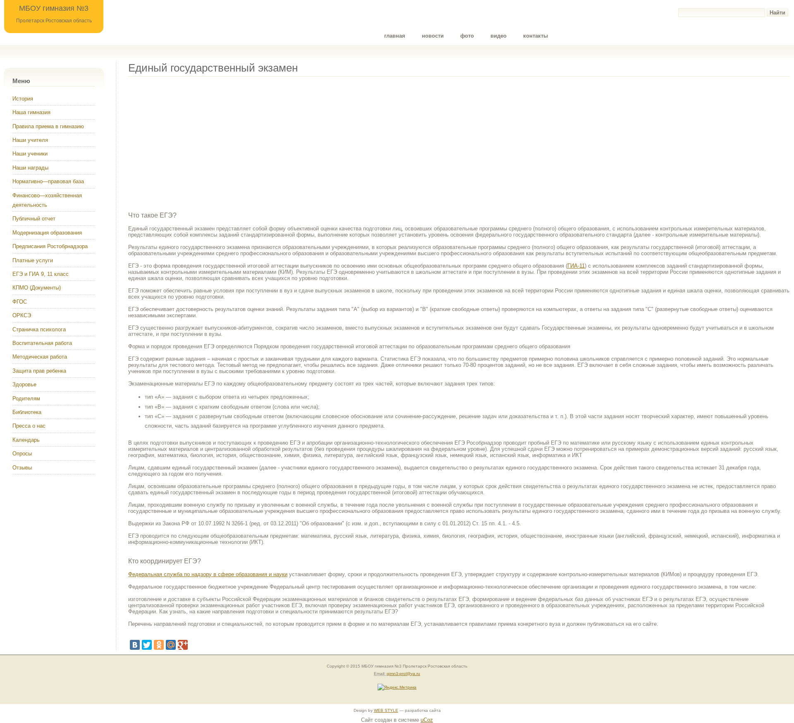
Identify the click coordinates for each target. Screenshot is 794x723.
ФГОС (19, 302)
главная (394, 36)
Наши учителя (30, 140)
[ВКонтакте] (135, 645)
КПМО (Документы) (36, 288)
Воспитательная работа (42, 343)
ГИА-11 (576, 266)
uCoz (427, 720)
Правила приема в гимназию (48, 126)
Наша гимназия (31, 112)
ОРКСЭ (21, 315)
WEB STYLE (386, 710)
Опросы (22, 453)
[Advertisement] (376, 141)
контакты (535, 36)
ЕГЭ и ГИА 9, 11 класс (40, 274)
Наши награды (30, 168)
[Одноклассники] (159, 645)
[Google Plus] (183, 645)
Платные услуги (32, 260)
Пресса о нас (28, 426)
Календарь (26, 440)
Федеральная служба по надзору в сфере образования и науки (207, 574)
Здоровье (24, 384)
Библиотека (26, 412)
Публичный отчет (33, 218)
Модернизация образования (47, 233)
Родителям (26, 398)
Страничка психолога (39, 329)
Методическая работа (39, 357)
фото (467, 36)
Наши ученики (30, 154)
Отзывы (22, 467)
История (22, 99)
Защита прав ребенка (39, 371)
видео (498, 36)
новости (433, 36)
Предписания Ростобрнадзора (50, 246)
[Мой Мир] (171, 645)
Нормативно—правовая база (48, 181)
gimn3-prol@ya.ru (403, 673)
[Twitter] (147, 645)
